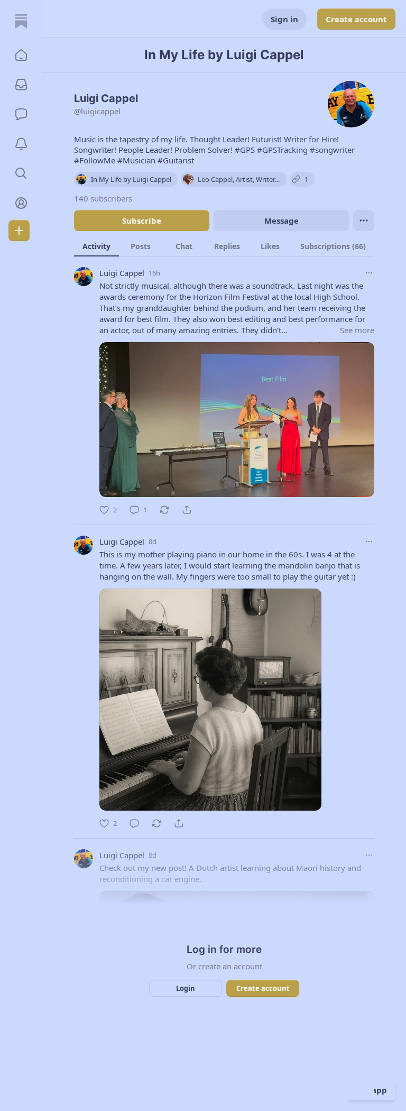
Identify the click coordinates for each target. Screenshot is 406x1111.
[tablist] (224, 245)
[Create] (19, 230)
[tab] (96, 245)
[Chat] (21, 114)
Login (185, 988)
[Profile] (21, 203)
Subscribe (141, 220)
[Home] (21, 21)
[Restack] (164, 509)
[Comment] (134, 823)
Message (281, 220)
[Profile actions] (363, 220)
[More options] (369, 272)
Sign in (284, 19)
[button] (21, 55)
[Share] (187, 509)
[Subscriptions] (21, 84)
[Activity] (21, 144)
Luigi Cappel (121, 273)
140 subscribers (103, 198)
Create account (356, 19)
